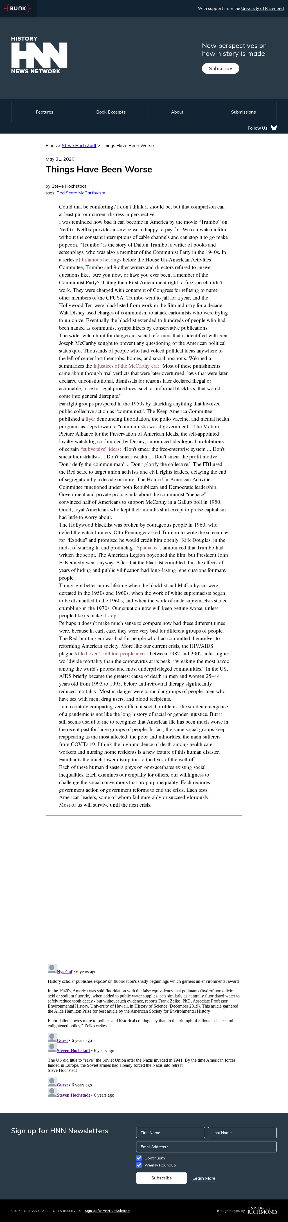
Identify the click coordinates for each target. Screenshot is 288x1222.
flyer (90, 418)
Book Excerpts (111, 112)
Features (44, 112)
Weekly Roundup (160, 1165)
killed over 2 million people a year (111, 653)
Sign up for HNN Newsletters (107, 1210)
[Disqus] (144, 886)
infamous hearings (101, 259)
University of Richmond (262, 8)
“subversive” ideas (100, 448)
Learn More (203, 1178)
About (177, 112)
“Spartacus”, (147, 547)
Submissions (243, 112)
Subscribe (220, 68)
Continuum (155, 1158)
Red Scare (67, 193)
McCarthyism (91, 193)
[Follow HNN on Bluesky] (274, 128)
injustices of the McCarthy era (126, 365)
